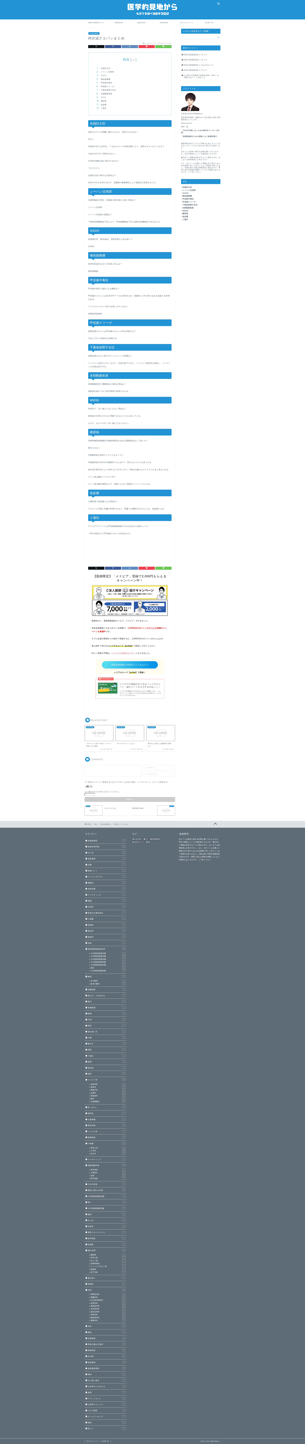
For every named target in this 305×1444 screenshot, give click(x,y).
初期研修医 (106, 841)
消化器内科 (164, 22)
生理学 (106, 907)
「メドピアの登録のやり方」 (123, 653)
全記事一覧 (209, 22)
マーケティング (106, 895)
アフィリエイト (106, 1398)
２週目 (104, 108)
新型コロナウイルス (106, 1232)
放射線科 (108, 1096)
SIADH (104, 75)
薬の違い (106, 1278)
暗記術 (106, 931)
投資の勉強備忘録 (191, 55)
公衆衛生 (108, 1172)
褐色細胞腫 (105, 79)
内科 (106, 1290)
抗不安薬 (107, 1272)
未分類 (106, 1356)
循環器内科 (119, 22)
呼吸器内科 (108, 1294)
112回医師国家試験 (108, 959)
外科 (106, 1326)
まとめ (106, 1220)
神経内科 (108, 1315)
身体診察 (106, 889)
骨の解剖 (107, 981)
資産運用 (106, 859)
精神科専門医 (106, 847)
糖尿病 (104, 101)
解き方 (106, 1044)
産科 (106, 1074)
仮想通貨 (106, 1362)
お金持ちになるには (106, 1386)
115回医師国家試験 (107, 953)
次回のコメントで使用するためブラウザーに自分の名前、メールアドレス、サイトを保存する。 (129, 782)
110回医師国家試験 (108, 965)
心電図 (106, 919)
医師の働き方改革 (106, 1344)
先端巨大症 (105, 68)
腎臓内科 (108, 1297)
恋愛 (106, 865)
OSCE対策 (106, 1184)
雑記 (106, 1423)
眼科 (108, 1099)
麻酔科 (106, 883)
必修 (108, 1175)
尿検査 (106, 925)
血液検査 (106, 1338)
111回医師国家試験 (108, 962)
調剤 (106, 1050)
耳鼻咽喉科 (108, 1101)
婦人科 (108, 1153)
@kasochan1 (186, 123)
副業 (106, 1392)
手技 (106, 1020)
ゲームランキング (106, 1416)
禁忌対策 (106, 1125)
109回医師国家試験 (106, 1196)
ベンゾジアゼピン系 (107, 1266)
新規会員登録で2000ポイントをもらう (129, 665)
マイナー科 (106, 1080)
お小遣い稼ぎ (106, 1380)
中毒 (106, 1038)
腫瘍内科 (107, 1320)
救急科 (106, 937)
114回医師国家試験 (107, 971)
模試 (108, 968)
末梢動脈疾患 (106, 94)
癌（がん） (106, 1107)
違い (106, 1202)
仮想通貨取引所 (156, 839)
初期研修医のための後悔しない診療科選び (200, 136)
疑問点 (106, 1113)
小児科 (108, 1151)
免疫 (106, 943)
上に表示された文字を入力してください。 (103, 792)
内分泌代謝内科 (94, 33)
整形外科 (108, 1090)
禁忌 (106, 1002)
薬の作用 (106, 1250)
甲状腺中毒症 (106, 83)
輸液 (106, 1014)
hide (133, 60)
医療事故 (106, 1137)
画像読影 (106, 990)
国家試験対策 (106, 1165)
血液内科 (108, 1303)
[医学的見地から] (152, 17)
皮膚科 (108, 1093)
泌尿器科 (108, 1084)
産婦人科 (108, 1148)
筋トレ (106, 1428)
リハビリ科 (106, 1131)
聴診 (106, 1332)
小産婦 (106, 1143)
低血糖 (104, 104)
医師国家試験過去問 (106, 949)
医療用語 (106, 1350)
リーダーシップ (106, 1159)
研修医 (106, 1244)
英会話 (106, 1068)
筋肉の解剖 (107, 984)
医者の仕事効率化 (106, 913)
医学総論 (107, 1178)
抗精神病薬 (107, 1263)
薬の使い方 (106, 1032)
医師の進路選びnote (96, 22)
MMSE (103, 97)
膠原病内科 (108, 1318)
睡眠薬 (107, 1255)
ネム (146, 839)
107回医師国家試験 (106, 1208)
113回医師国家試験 (108, 956)
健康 (106, 901)
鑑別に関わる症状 (106, 1190)
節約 (106, 1374)
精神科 (108, 1087)
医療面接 (106, 1008)
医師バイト (106, 871)
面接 (106, 1062)
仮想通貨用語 (106, 1368)
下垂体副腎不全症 (108, 90)
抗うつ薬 (107, 1261)
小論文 (106, 1056)
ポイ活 (106, 853)
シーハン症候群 (107, 72)
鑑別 (106, 1214)
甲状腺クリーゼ (107, 86)
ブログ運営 (106, 1411)
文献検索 (106, 1119)
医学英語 (107, 1170)
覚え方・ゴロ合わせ (106, 996)
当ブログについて (186, 22)
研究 (106, 1026)
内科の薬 (108, 1258)
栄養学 (106, 1226)
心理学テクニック (106, 1404)
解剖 (106, 977)
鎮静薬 (107, 1269)
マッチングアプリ (106, 877)
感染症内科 (141, 22)
